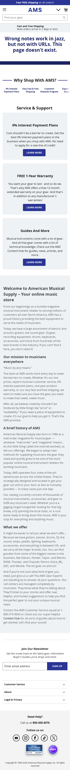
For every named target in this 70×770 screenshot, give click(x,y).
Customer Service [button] (14, 684)
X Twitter (53, 738)
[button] (65, 10)
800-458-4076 (41, 723)
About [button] (8, 692)
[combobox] (35, 17)
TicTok (44, 738)
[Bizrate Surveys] (37, 752)
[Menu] (4, 10)
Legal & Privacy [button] (13, 699)
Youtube (16, 738)
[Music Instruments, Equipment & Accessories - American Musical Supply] (35, 10)
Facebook (35, 738)
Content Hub (11, 618)
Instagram (25, 738)
